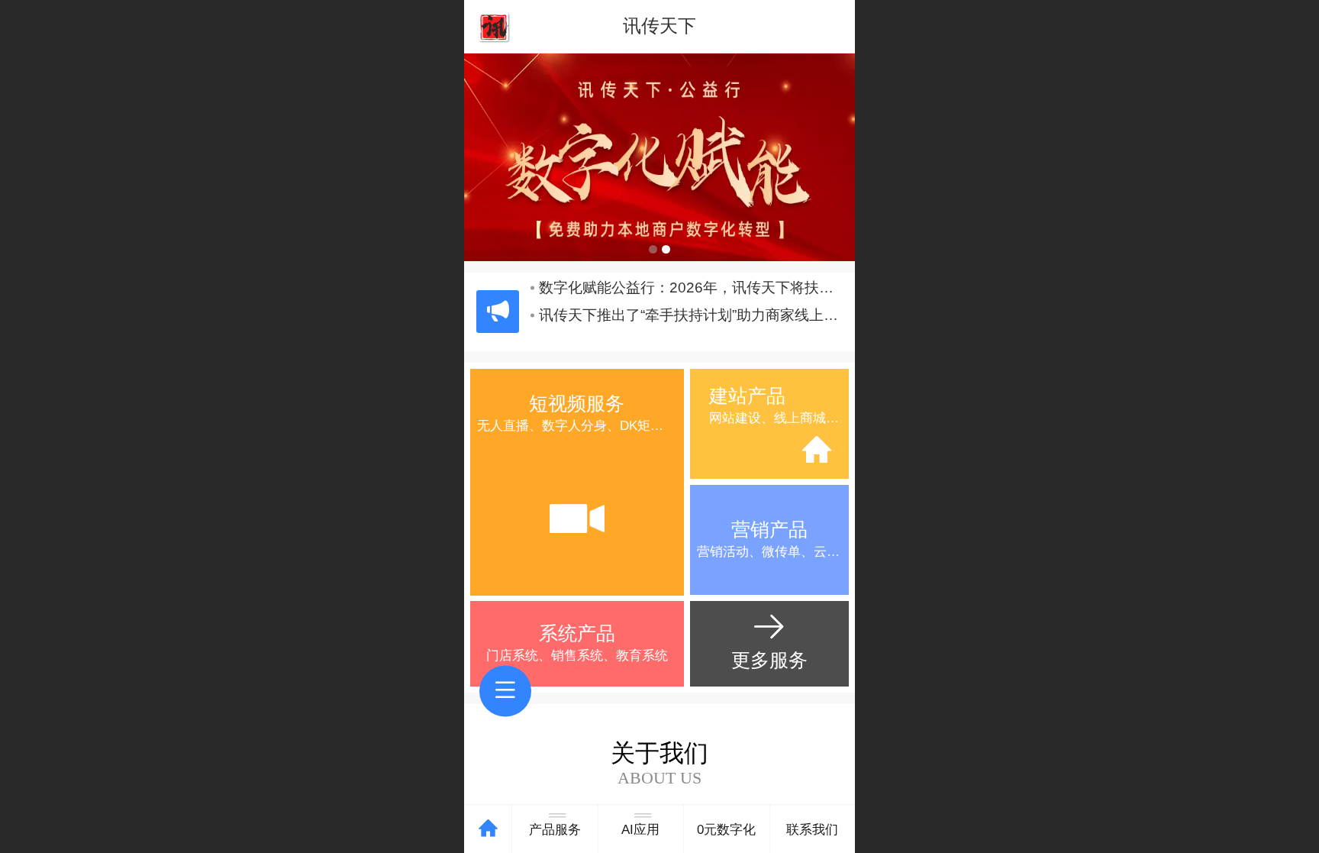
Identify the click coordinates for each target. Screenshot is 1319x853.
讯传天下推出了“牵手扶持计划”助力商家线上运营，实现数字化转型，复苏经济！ (691, 325)
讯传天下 (659, 25)
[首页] (488, 829)
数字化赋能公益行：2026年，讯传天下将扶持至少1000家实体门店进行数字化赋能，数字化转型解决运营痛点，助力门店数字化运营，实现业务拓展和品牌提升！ (691, 298)
